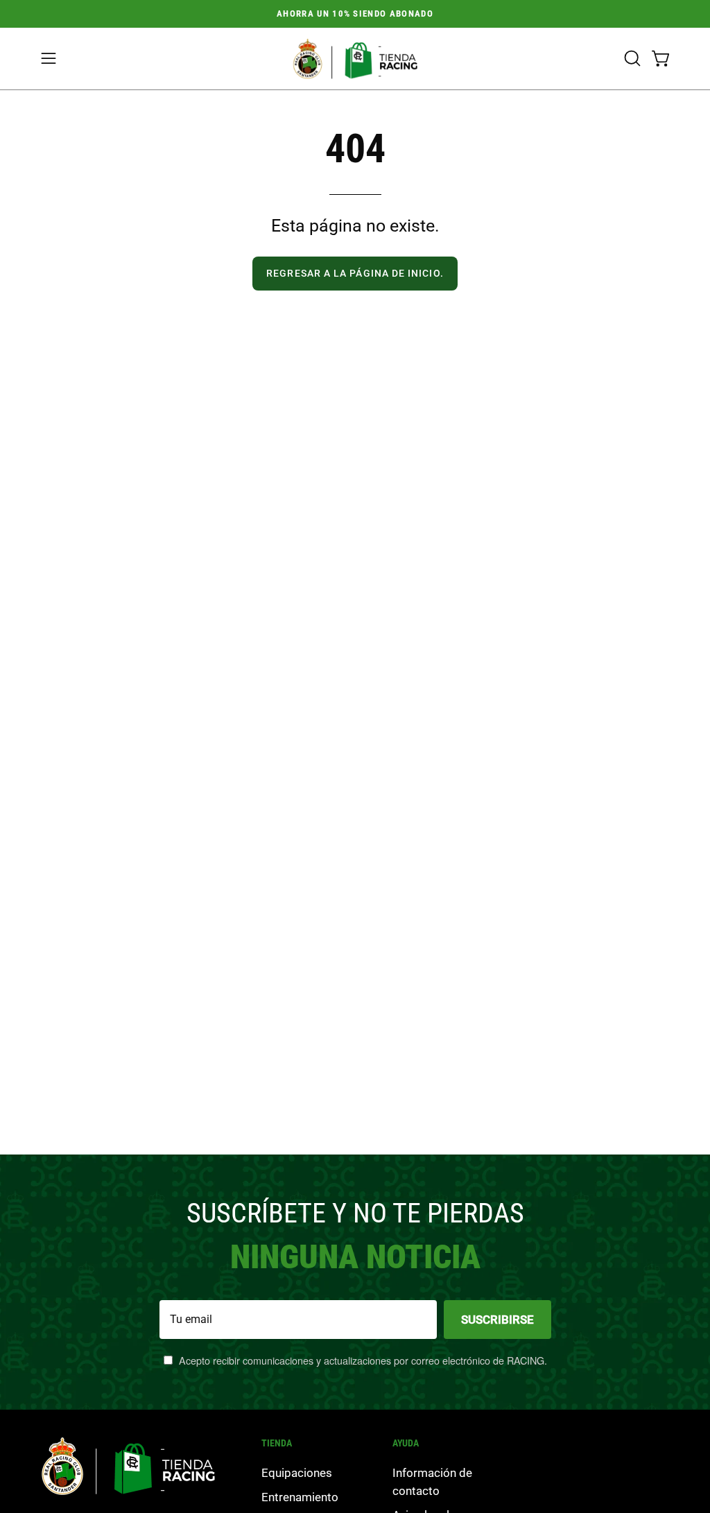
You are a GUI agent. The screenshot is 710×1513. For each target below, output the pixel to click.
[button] (631, 58)
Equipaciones (296, 1473)
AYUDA (405, 1443)
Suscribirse (497, 1319)
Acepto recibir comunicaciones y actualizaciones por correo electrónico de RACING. (361, 1360)
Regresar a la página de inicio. (354, 273)
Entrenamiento (299, 1497)
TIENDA (276, 1443)
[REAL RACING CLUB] (355, 58)
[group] (355, 14)
